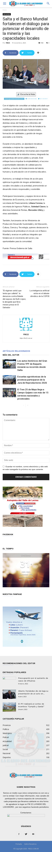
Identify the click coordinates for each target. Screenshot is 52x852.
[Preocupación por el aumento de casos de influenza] (9, 681)
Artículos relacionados (16, 351)
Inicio (5, 10)
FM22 (8, 43)
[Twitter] (26, 834)
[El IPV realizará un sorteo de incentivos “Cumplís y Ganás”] (9, 707)
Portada (19, 844)
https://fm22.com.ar (26, 338)
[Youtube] (33, 834)
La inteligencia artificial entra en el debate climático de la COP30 (39, 293)
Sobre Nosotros (30, 844)
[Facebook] (18, 834)
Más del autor (11, 355)
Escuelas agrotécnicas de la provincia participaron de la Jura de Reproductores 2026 (32, 379)
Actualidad (6, 14)
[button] (48, 3)
